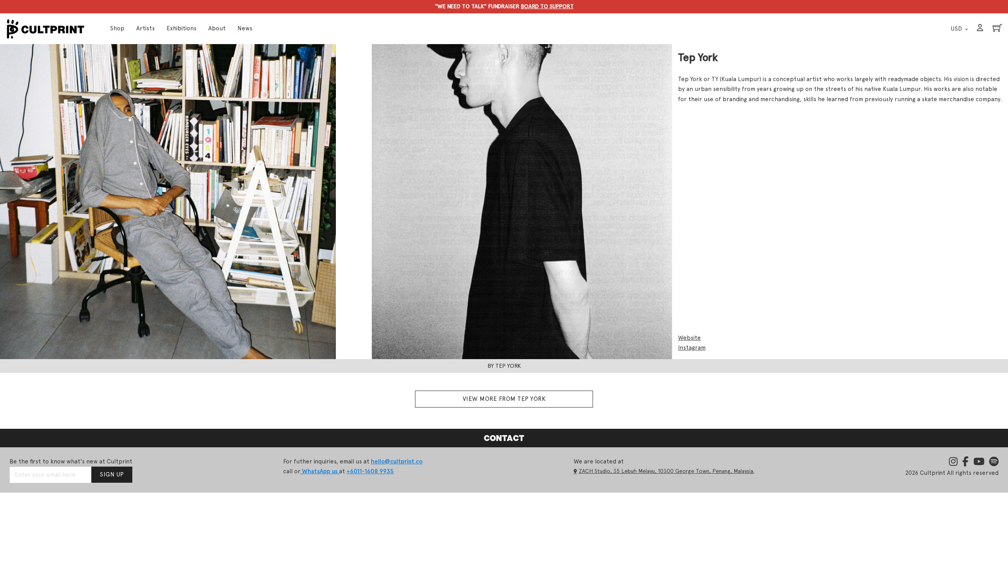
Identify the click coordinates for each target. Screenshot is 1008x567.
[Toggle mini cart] (997, 28)
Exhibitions (181, 28)
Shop (117, 28)
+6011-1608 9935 (370, 471)
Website (689, 337)
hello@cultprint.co (396, 461)
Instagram (692, 347)
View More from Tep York (504, 398)
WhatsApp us (319, 471)
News (244, 28)
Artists (145, 28)
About (217, 28)
